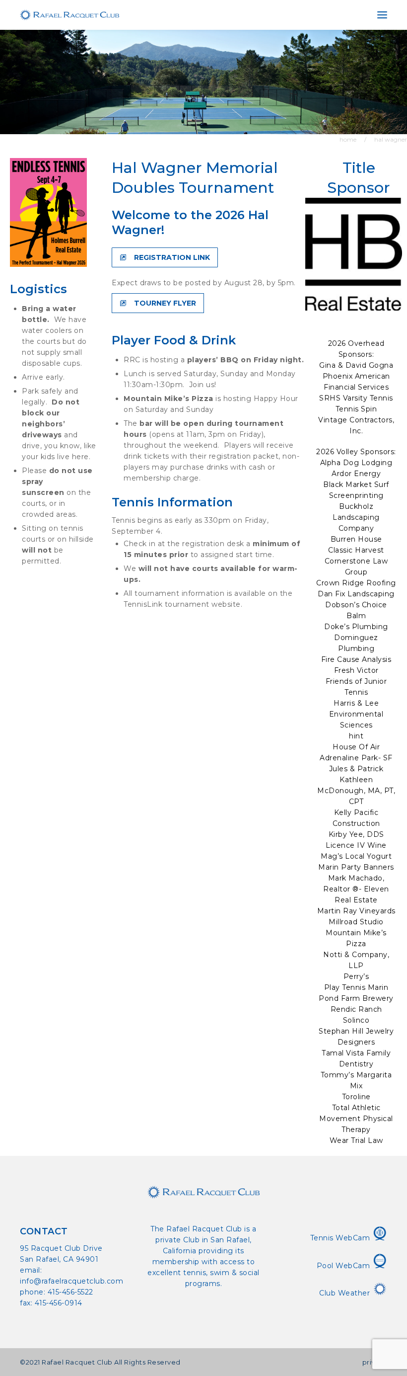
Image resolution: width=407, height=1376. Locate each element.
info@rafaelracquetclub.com (71, 1281)
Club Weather (345, 1293)
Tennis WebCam (341, 1237)
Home (347, 139)
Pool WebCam (344, 1265)
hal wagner (390, 139)
